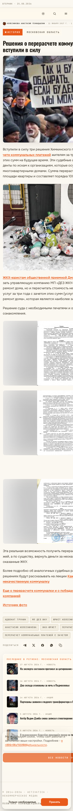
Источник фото (15, 605)
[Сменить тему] (43, 13)
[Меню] (66, 13)
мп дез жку (39, 619)
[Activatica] (13, 13)
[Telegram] (24, 645)
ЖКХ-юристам (15, 277)
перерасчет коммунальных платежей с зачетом (36, 635)
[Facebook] (42, 645)
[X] (33, 645)
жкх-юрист (49, 627)
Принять (54, 802)
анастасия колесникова (20, 627)
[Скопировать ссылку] (60, 645)
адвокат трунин (15, 619)
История (14, 32)
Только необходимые (22, 802)
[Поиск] (54, 13)
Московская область (43, 32)
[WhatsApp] (51, 645)
